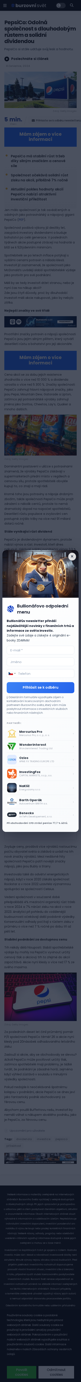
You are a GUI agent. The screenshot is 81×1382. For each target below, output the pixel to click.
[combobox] (12, 673)
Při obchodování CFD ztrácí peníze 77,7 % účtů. (37, 823)
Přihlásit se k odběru (40, 687)
